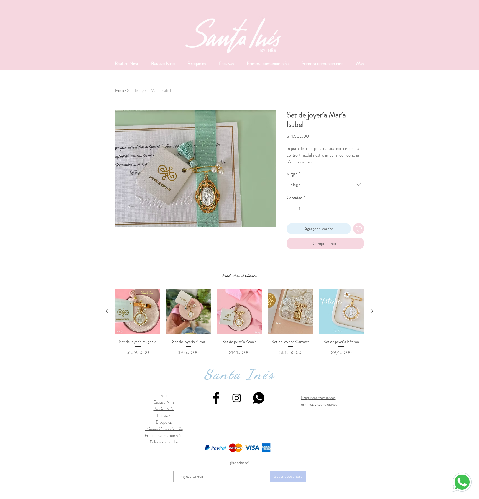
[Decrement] (291, 208)
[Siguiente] (372, 311)
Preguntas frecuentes (318, 398)
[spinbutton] (299, 208)
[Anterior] (107, 311)
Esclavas (164, 415)
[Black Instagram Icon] (237, 398)
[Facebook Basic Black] (216, 398)
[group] (239, 322)
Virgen (293, 174)
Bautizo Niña (164, 402)
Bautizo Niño (164, 409)
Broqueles (164, 422)
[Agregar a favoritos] (358, 228)
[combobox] (325, 184)
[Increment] (307, 208)
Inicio (119, 90)
